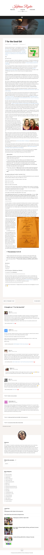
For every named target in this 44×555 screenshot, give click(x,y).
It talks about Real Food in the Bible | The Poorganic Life (18, 417)
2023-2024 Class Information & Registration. (14, 514)
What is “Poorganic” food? (9, 301)
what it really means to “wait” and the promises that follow (23, 361)
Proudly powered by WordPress (16, 552)
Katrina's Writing (8, 478)
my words (34, 61)
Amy (9, 311)
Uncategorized (8, 496)
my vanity (6, 62)
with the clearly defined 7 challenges (22, 140)
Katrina (11, 368)
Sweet (7, 490)
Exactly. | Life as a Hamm (12, 395)
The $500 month (37, 301)
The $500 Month (8, 492)
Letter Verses (8, 480)
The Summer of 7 (22, 44)
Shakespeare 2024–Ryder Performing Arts (13, 511)
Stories (7, 489)
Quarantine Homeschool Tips (11, 487)
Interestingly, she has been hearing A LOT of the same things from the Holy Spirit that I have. (22, 98)
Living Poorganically (9, 481)
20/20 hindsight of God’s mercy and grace (21, 344)
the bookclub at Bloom (29, 279)
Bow (13, 323)
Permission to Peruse (10, 96)
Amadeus (26, 552)
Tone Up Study (8, 495)
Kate (9, 379)
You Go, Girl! (8, 501)
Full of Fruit (7, 474)
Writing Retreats (8, 499)
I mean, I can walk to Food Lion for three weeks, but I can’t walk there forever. (25, 103)
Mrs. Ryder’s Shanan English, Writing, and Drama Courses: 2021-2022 (26, 528)
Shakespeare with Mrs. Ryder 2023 (20, 517)
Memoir (7, 483)
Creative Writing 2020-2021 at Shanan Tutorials (23, 537)
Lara (9, 350)
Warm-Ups (7, 498)
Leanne (10, 329)
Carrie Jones (11, 401)
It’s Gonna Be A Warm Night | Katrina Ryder (15, 422)
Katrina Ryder (15, 44)
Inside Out (7, 477)
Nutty (6, 484)
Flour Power (15, 389)
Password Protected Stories (11, 486)
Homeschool (8, 475)
